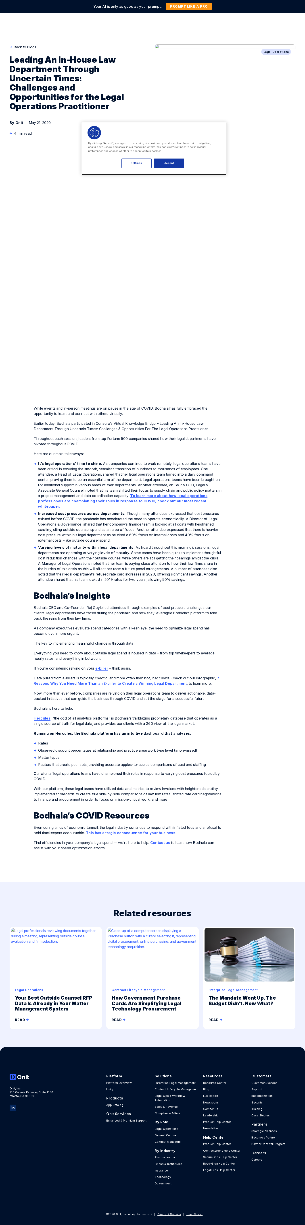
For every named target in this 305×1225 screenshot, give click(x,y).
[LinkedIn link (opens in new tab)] (13, 1107)
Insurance (161, 1170)
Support (256, 1089)
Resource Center (214, 1083)
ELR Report (210, 1095)
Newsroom (210, 1102)
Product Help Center (217, 1122)
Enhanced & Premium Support (126, 1120)
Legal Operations (166, 1128)
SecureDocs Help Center (220, 1157)
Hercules (42, 718)
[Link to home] (32, 1077)
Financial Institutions (168, 1164)
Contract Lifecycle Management (176, 1089)
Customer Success (264, 1083)
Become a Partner (263, 1137)
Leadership (211, 1115)
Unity (109, 1089)
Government (163, 1183)
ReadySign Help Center (219, 1163)
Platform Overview (119, 1083)
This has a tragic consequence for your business (130, 833)
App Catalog (114, 1105)
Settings (136, 163)
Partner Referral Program (268, 1144)
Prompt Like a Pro (189, 6)
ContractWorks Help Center (221, 1150)
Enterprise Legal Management (175, 1083)
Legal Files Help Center (219, 1170)
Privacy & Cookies (169, 1214)
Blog (206, 1089)
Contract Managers (168, 1141)
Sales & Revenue (166, 1106)
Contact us (160, 842)
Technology (163, 1177)
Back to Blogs (24, 47)
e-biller (102, 668)
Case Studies (260, 1115)
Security (257, 1102)
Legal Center (194, 1214)
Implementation (262, 1095)
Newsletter (210, 1128)
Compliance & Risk (167, 1113)
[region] (154, 148)
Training (256, 1109)
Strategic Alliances (264, 1131)
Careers (256, 1159)
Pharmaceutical (165, 1157)
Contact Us (210, 1109)
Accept (169, 163)
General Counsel (166, 1135)
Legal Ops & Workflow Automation (170, 1098)
